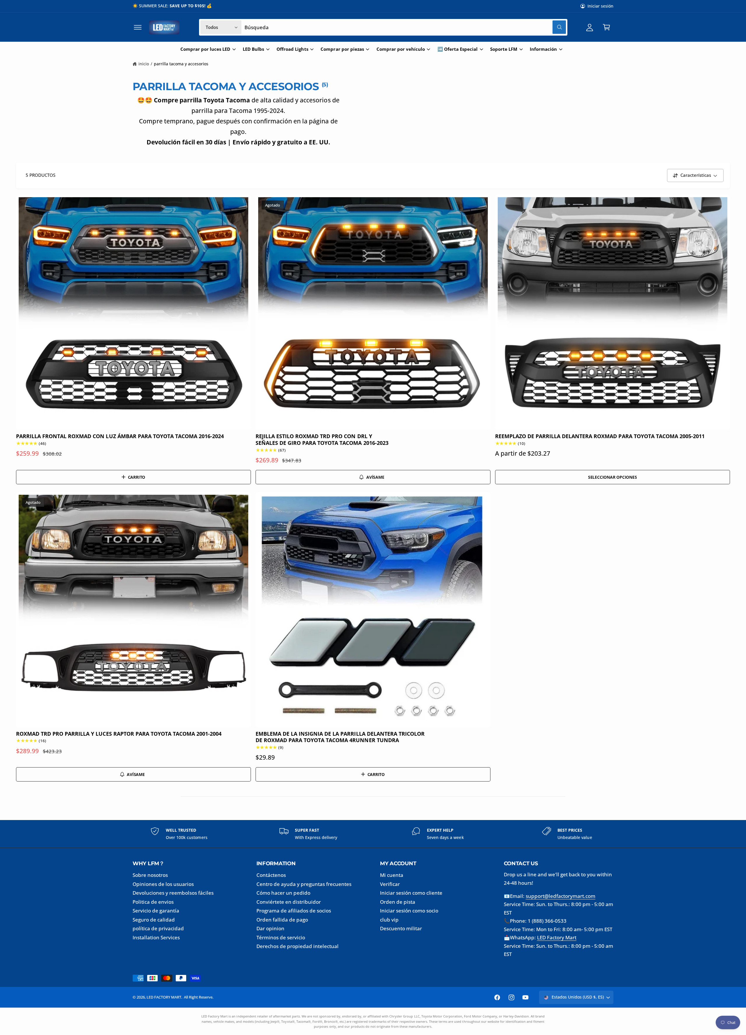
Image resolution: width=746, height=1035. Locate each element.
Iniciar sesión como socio (409, 910)
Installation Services (156, 937)
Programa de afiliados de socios (293, 910)
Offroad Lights (292, 49)
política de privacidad (158, 928)
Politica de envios (153, 901)
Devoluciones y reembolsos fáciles (173, 892)
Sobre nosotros (150, 875)
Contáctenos (271, 875)
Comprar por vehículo (400, 49)
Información (543, 49)
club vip (389, 919)
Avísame (375, 477)
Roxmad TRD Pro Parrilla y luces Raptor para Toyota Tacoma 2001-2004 (118, 733)
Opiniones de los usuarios (163, 884)
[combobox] (405, 27)
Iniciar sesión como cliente (411, 892)
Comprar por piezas (342, 49)
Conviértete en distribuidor (288, 901)
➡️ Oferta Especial (457, 49)
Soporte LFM (503, 49)
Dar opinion (270, 928)
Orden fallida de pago (282, 919)
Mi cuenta (391, 875)
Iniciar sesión (600, 6)
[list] (373, 834)
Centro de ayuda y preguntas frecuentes (304, 884)
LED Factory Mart (556, 937)
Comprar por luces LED (205, 49)
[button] (137, 27)
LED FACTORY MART (164, 997)
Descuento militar (401, 928)
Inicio (143, 64)
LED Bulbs (253, 49)
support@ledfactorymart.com (560, 896)
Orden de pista (397, 901)
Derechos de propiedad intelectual (297, 946)
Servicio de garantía (156, 910)
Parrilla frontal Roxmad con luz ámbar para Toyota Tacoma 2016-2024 (120, 436)
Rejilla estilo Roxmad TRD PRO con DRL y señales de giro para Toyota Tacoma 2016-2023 (322, 439)
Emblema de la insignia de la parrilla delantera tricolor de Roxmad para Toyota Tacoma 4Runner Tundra (340, 737)
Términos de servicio (280, 937)
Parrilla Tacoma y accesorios (181, 64)
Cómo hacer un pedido (283, 892)
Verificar (390, 884)
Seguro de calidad (154, 919)
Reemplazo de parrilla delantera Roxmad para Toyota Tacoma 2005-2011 (600, 436)
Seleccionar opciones (612, 477)
